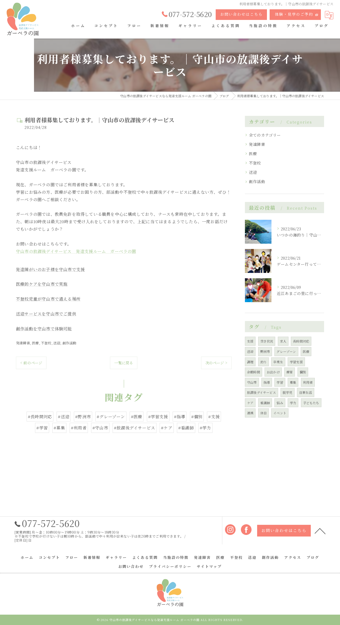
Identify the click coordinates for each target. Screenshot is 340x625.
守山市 (252, 382)
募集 (293, 382)
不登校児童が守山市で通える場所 (48, 299)
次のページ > (216, 362)
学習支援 (296, 362)
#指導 (179, 416)
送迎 (56, 342)
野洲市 (265, 351)
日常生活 (305, 392)
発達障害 (23, 342)
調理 (250, 362)
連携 (250, 413)
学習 (280, 382)
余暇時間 (253, 372)
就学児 (287, 392)
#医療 (136, 416)
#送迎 (63, 416)
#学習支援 (158, 416)
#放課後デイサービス (134, 427)
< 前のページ (31, 362)
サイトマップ (209, 566)
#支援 (214, 416)
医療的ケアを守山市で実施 (41, 284)
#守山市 (100, 427)
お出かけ (273, 372)
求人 (283, 341)
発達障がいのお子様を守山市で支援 (50, 269)
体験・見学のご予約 (294, 14)
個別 (303, 372)
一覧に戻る (123, 362)
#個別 (197, 416)
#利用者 (79, 427)
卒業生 (278, 362)
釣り (263, 362)
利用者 (308, 382)
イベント (279, 413)
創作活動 (69, 342)
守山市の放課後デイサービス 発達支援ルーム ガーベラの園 (76, 251)
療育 (289, 372)
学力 (293, 402)
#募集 (59, 427)
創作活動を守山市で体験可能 (44, 328)
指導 (267, 382)
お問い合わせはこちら (241, 14)
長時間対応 (301, 341)
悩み (280, 402)
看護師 (265, 402)
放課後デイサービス (261, 392)
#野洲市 (83, 416)
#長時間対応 (40, 416)
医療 (35, 342)
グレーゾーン (286, 351)
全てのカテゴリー (265, 135)
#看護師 (186, 427)
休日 (263, 413)
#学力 (205, 427)
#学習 (42, 427)
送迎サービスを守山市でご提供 (46, 313)
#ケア (166, 427)
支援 (250, 341)
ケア (250, 402)
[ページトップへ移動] (320, 530)
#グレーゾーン (111, 416)
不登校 (46, 342)
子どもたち (311, 402)
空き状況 (266, 341)
